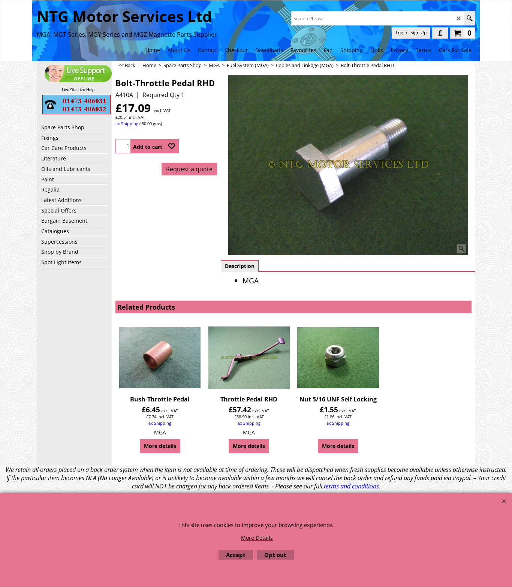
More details (160, 445)
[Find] (469, 18)
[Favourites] (171, 146)
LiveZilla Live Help (78, 89)
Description (240, 266)
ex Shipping (126, 123)
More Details (257, 537)
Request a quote (189, 169)
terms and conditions (351, 486)
